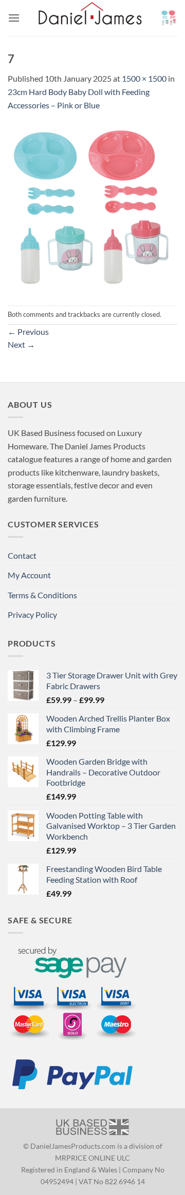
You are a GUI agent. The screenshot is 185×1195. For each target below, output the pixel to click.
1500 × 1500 (144, 78)
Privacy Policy (32, 614)
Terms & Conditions (42, 595)
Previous (28, 331)
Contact (22, 555)
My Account (29, 575)
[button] (14, 17)
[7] (92, 207)
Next (21, 344)
